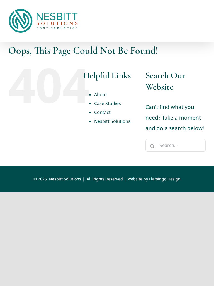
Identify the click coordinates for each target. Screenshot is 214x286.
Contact (102, 112)
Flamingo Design (165, 179)
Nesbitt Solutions (112, 121)
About (100, 94)
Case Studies (107, 103)
